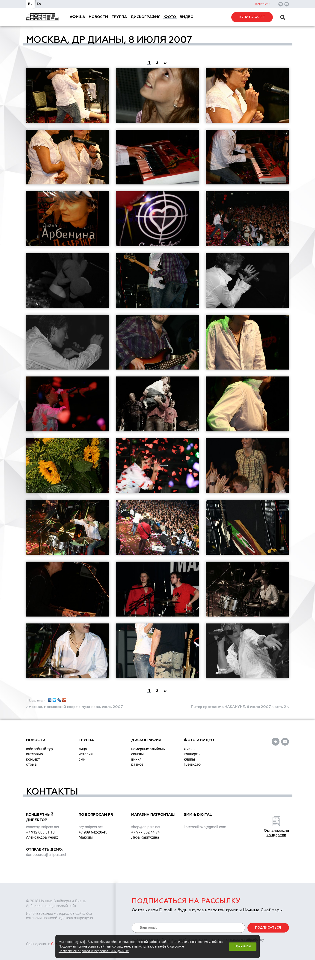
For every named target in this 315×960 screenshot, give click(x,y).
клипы (189, 759)
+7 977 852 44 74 (145, 832)
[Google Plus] (64, 699)
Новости (98, 17)
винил (136, 759)
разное (137, 764)
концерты (192, 754)
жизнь (189, 749)
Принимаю (243, 946)
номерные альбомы (148, 749)
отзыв (31, 764)
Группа (119, 17)
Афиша (77, 17)
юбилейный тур (39, 749)
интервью (34, 754)
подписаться (268, 927)
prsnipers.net (91, 827)
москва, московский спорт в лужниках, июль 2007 (76, 707)
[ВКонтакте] (49, 699)
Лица (83, 749)
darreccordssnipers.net (46, 854)
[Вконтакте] (280, 4)
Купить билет (252, 17)
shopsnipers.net (145, 827)
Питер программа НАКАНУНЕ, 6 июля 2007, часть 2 (238, 707)
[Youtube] (286, 4)
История (86, 754)
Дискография (145, 17)
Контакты (262, 4)
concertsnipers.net (42, 827)
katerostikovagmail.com (205, 827)
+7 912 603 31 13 (40, 832)
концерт (33, 759)
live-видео (192, 764)
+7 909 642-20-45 (93, 832)
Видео (186, 17)
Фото (170, 17)
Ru (30, 4)
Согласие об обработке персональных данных (94, 951)
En (39, 4)
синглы (137, 754)
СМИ (82, 759)
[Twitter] (54, 699)
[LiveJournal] (59, 699)
